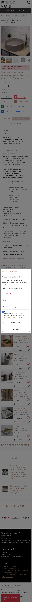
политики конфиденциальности (14, 316)
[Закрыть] (29, 271)
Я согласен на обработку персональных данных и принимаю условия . (14, 314)
